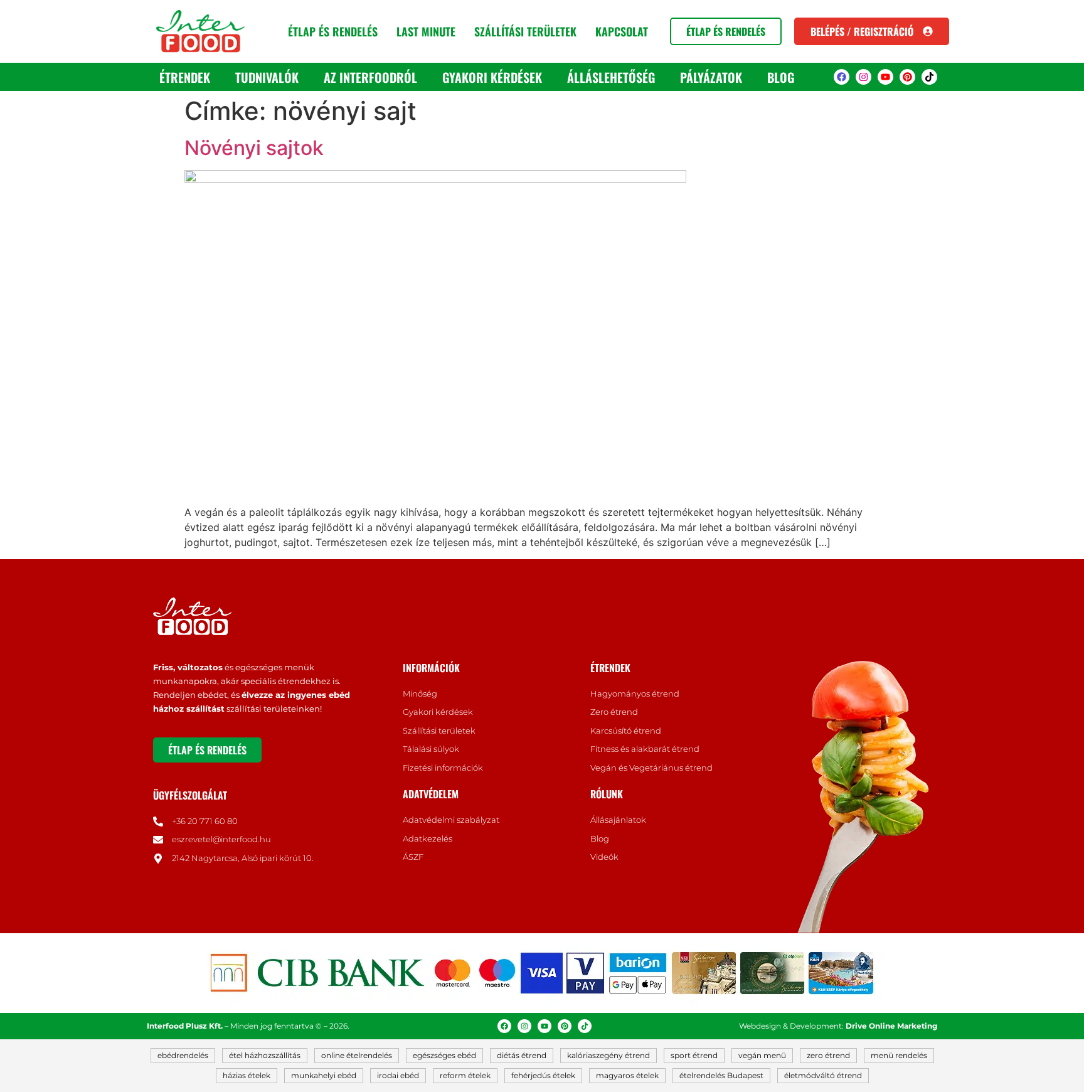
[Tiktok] (929, 77)
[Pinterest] (907, 77)
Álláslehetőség (611, 77)
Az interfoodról (370, 77)
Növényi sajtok (254, 148)
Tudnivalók (267, 77)
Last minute (425, 31)
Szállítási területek (525, 31)
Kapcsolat (621, 31)
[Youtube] (885, 77)
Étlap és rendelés (333, 31)
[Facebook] (841, 77)
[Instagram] (863, 77)
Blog (780, 77)
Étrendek (184, 77)
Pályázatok (711, 77)
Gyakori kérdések (492, 77)
